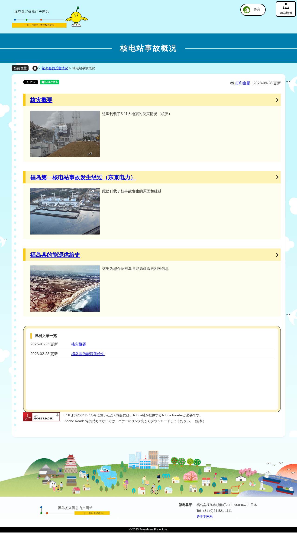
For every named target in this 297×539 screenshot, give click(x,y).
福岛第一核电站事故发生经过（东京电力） (83, 177)
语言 (257, 9)
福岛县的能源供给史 (55, 254)
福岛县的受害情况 (55, 68)
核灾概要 (41, 100)
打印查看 (242, 83)
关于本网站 (205, 516)
